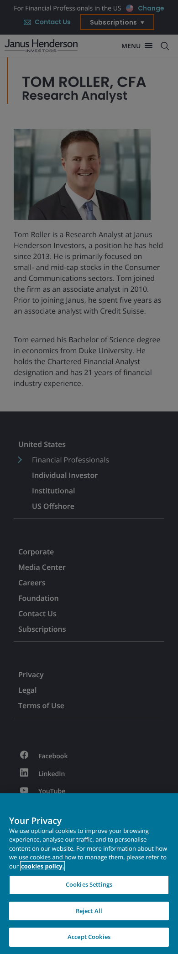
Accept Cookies (89, 937)
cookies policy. (42, 866)
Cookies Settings (89, 884)
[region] (89, 873)
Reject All (89, 911)
